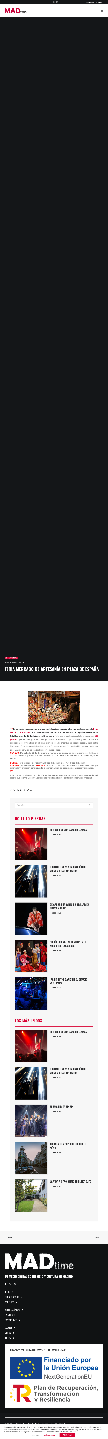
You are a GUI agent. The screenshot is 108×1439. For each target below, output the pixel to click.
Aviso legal (28, 1424)
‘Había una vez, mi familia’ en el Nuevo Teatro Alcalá (68, 944)
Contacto (100, 2)
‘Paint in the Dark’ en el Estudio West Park (68, 981)
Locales (8, 1327)
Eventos (9, 1315)
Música (8, 1332)
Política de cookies (65, 1424)
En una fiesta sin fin (61, 1107)
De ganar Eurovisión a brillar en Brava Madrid (69, 906)
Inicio (7, 1292)
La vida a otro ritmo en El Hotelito (70, 1181)
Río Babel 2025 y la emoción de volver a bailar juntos (68, 869)
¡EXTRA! (8, 1338)
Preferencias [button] (49, 1435)
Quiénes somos (12, 1297)
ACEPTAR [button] (67, 1435)
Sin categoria (11, 658)
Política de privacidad (44, 1424)
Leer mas (56, 834)
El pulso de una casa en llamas (68, 830)
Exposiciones (11, 1320)
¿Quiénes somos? (90, 2)
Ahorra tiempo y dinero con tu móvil (68, 1146)
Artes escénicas (12, 1309)
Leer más (36, 1435)
